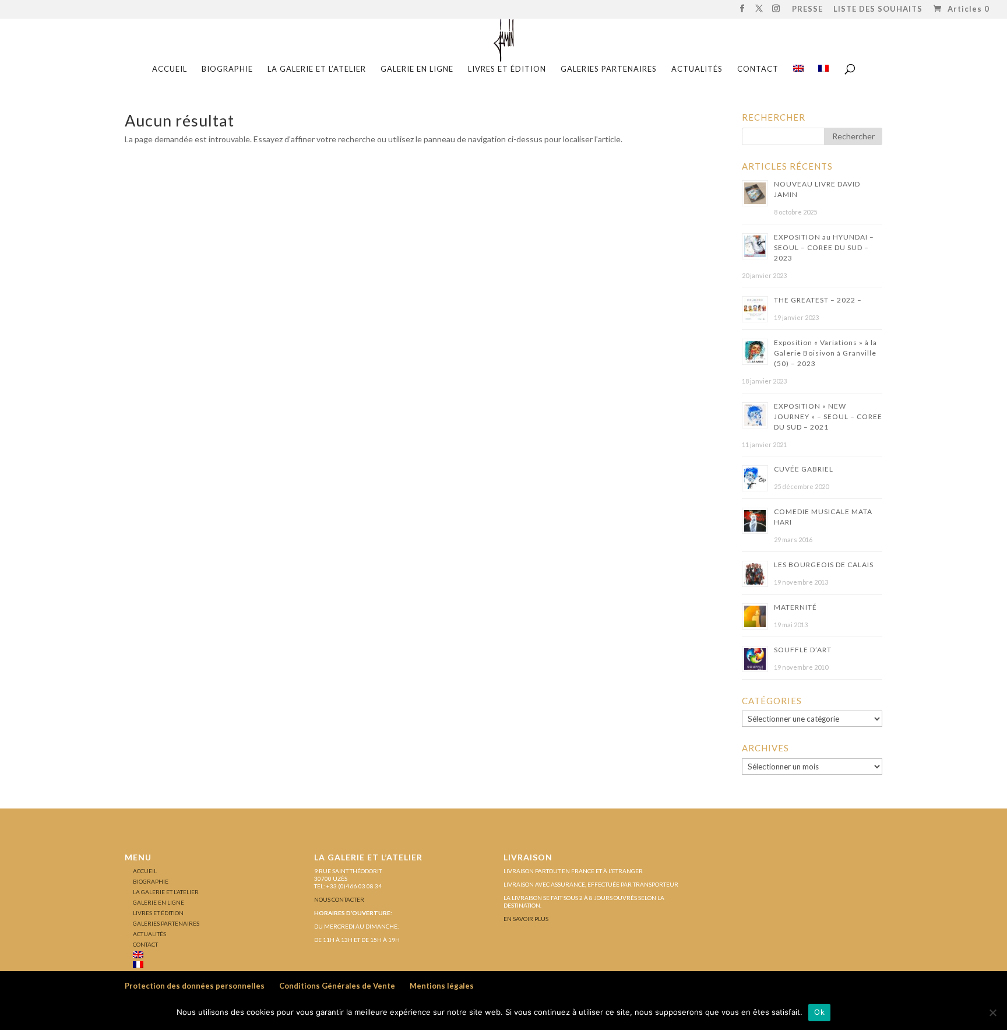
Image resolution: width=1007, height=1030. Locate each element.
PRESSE (807, 9)
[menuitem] (798, 72)
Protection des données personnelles (195, 985)
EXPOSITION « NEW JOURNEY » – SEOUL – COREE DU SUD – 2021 (828, 416)
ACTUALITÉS (697, 69)
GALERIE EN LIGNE (417, 69)
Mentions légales (442, 985)
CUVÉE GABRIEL (803, 469)
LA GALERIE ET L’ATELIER (316, 69)
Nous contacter (339, 899)
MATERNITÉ (795, 607)
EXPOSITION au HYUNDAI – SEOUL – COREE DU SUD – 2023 (824, 247)
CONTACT (758, 69)
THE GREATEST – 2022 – (818, 300)
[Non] (992, 1012)
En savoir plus (526, 918)
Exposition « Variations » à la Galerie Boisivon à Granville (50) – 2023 (825, 353)
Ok (819, 1012)
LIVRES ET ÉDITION (507, 69)
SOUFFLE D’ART (803, 649)
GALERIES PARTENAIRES (609, 69)
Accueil (169, 69)
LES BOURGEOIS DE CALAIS (824, 564)
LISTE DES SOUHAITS (878, 9)
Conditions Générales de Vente (337, 985)
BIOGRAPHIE (227, 69)
